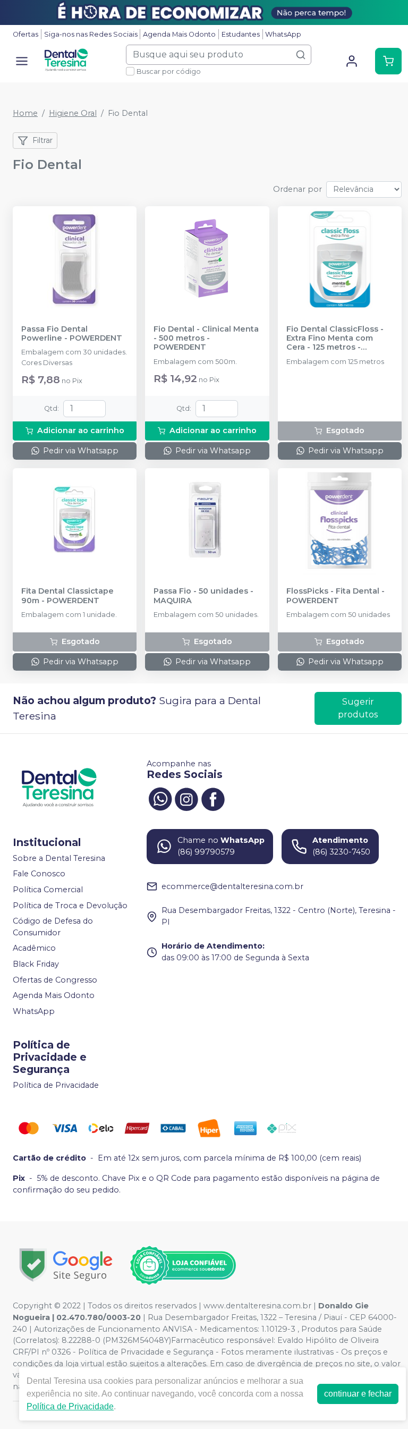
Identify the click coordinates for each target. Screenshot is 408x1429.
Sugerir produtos (358, 708)
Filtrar (42, 140)
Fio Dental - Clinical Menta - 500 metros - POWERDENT (206, 338)
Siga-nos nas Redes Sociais (91, 34)
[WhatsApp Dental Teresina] (160, 797)
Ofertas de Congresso (55, 980)
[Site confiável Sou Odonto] (183, 1265)
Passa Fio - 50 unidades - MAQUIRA (203, 596)
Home (25, 113)
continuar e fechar (358, 1393)
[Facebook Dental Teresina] (213, 797)
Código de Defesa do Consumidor (53, 926)
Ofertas (25, 34)
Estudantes (241, 34)
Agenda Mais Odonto (179, 34)
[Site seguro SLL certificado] (66, 1265)
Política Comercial (48, 889)
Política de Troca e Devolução (70, 905)
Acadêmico (34, 948)
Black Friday (36, 964)
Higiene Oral (73, 113)
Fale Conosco (39, 874)
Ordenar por (297, 189)
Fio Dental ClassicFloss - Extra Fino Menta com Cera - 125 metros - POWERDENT (335, 338)
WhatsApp (283, 34)
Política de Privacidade (56, 1085)
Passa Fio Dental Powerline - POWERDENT (71, 334)
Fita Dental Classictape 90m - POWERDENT (67, 596)
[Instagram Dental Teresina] (186, 797)
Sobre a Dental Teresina (59, 858)
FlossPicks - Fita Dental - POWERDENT (335, 596)
